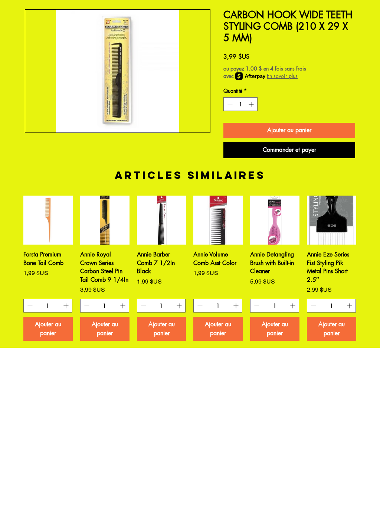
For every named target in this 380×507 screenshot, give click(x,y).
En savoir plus (282, 75)
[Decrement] (229, 104)
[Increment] (251, 104)
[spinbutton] (240, 104)
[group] (190, 268)
